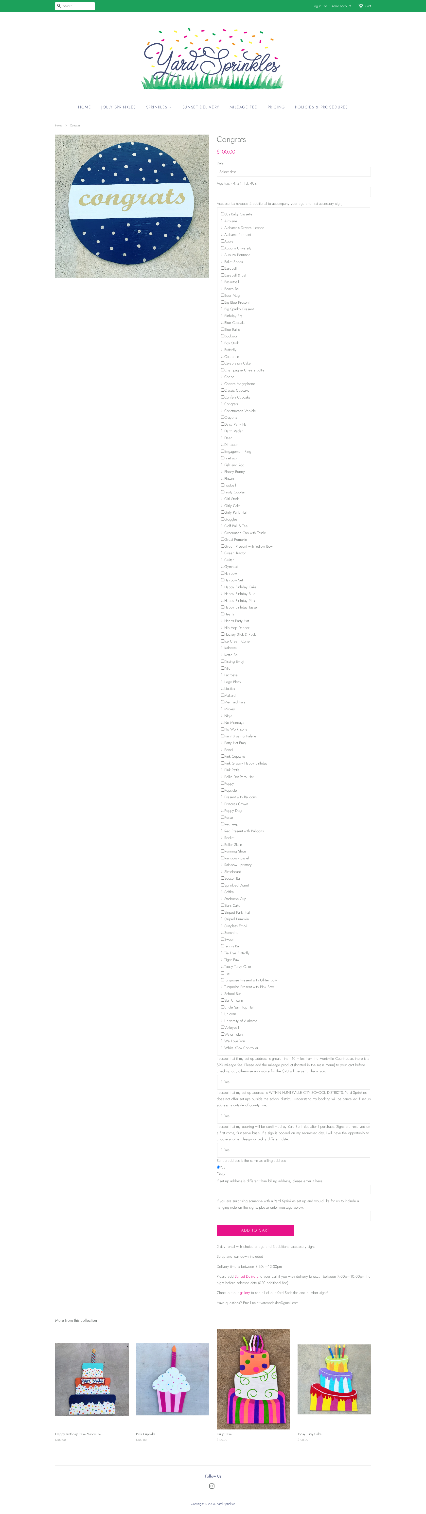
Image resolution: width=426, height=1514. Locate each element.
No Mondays (234, 722)
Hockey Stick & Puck (240, 634)
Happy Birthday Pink (239, 600)
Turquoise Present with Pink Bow (249, 987)
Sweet (228, 939)
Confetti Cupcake (237, 397)
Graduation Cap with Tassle (245, 533)
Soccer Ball (232, 878)
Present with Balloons (240, 797)
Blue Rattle (232, 329)
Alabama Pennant (237, 234)
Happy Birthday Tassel (241, 607)
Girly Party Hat (235, 512)
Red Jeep (231, 824)
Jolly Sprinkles (118, 107)
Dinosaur (231, 444)
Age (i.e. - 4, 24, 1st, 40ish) (238, 183)
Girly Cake (232, 505)
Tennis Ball (232, 946)
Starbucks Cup (235, 899)
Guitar (229, 560)
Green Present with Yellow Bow (248, 546)
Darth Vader (233, 431)
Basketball (231, 282)
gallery (245, 1292)
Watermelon (233, 1034)
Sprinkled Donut (236, 885)
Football (230, 485)
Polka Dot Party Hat (238, 777)
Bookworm (232, 336)
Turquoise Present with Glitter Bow (250, 980)
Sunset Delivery (200, 107)
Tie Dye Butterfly (236, 953)
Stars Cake (232, 905)
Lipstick (229, 688)
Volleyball (231, 1027)
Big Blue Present (236, 302)
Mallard (229, 695)
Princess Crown (236, 804)
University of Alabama (240, 1021)
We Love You (234, 1041)
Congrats (231, 404)
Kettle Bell (231, 655)
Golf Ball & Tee (236, 526)
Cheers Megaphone (239, 383)
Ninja (228, 715)
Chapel (229, 377)
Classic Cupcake (236, 390)
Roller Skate (233, 844)
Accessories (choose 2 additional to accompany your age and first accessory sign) (279, 203)
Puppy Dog (233, 810)
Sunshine (231, 932)
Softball (229, 892)
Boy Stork (231, 343)
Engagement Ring (237, 451)
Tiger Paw (231, 959)
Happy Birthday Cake (240, 587)
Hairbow (230, 573)
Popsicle (230, 790)
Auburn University (237, 248)
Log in (317, 5)
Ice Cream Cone (237, 641)
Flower (229, 478)
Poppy (229, 783)
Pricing (276, 107)
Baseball (230, 268)
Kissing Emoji (234, 661)
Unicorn (230, 1014)
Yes (227, 1082)
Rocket (229, 837)
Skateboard (232, 871)
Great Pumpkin (235, 539)
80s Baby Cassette (238, 214)
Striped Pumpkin (236, 919)
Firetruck (230, 458)
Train (227, 973)
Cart (368, 5)
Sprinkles (157, 107)
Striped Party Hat (237, 912)
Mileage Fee (243, 107)
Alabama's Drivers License (244, 227)
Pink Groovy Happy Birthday (245, 763)
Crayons (230, 417)
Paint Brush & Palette (240, 736)
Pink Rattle (232, 770)
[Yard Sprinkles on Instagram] (211, 1487)
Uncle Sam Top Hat (238, 1007)
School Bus (232, 993)
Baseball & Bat (235, 275)
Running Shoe (235, 851)
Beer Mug (232, 295)
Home (84, 107)
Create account (340, 5)
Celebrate (231, 356)
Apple (228, 241)
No (222, 1174)
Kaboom (230, 648)
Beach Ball (232, 289)
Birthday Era (233, 316)
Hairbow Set (233, 580)
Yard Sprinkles (226, 1503)
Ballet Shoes (233, 261)
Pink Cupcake (234, 756)
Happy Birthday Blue (239, 593)
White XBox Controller (241, 1048)
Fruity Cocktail (234, 492)
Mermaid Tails (234, 702)
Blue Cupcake (235, 322)
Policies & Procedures (321, 107)
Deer (228, 438)
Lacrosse (231, 675)
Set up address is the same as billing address (251, 1160)
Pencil (228, 749)
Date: (221, 163)
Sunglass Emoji (235, 926)
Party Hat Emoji (235, 743)
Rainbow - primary (238, 865)
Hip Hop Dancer (236, 627)
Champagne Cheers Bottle (244, 370)
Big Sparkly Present (239, 309)
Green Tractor (235, 553)
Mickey (229, 709)
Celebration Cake (237, 363)
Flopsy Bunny (234, 471)
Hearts (229, 614)
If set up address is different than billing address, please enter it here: (270, 1181)
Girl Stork (231, 499)
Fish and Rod (234, 465)
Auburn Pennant (236, 255)
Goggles (230, 519)
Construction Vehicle (240, 411)
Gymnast (231, 566)
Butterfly (230, 349)
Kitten (228, 668)
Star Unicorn (233, 1000)
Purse (228, 817)
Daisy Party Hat (235, 424)
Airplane (230, 221)
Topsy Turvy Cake (237, 966)
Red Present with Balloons (244, 831)
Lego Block (232, 682)
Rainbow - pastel (236, 858)
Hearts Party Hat (236, 621)
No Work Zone (236, 729)
